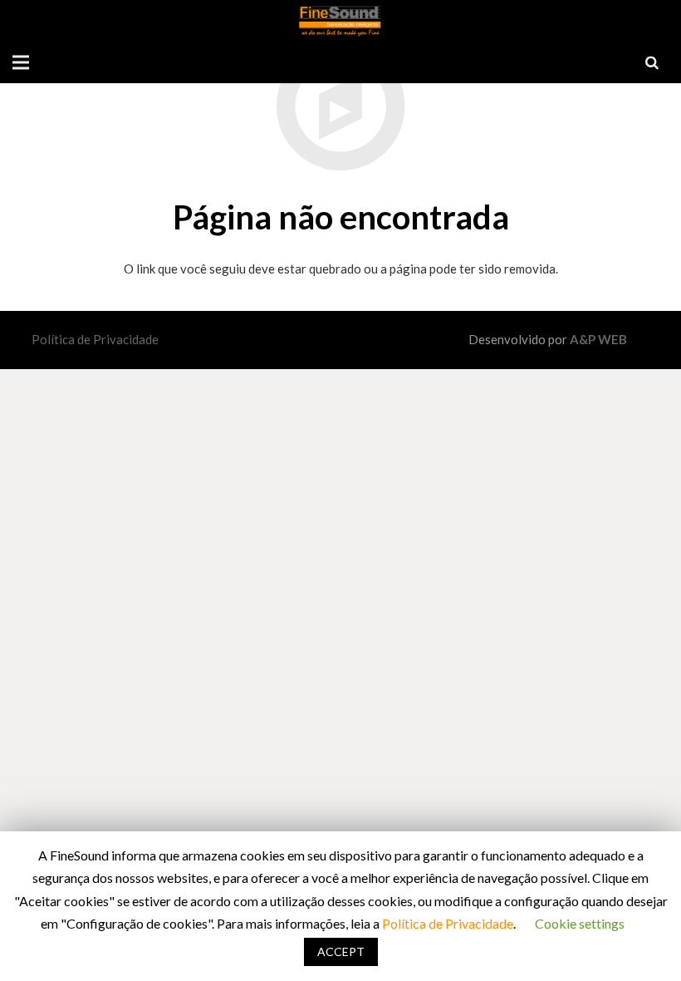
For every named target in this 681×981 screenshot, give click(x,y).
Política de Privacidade (95, 339)
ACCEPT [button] (341, 951)
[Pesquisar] (652, 62)
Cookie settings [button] (580, 923)
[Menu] (20, 62)
